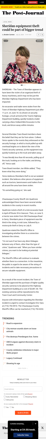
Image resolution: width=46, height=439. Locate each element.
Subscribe (33, 2)
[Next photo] (41, 61)
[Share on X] (42, 34)
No (13, 407)
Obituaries (10, 400)
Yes (7, 407)
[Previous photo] (5, 61)
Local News (7, 22)
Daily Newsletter (12, 397)
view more (22, 368)
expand (39, 41)
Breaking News (31, 397)
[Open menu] (2, 2)
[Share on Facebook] (38, 34)
